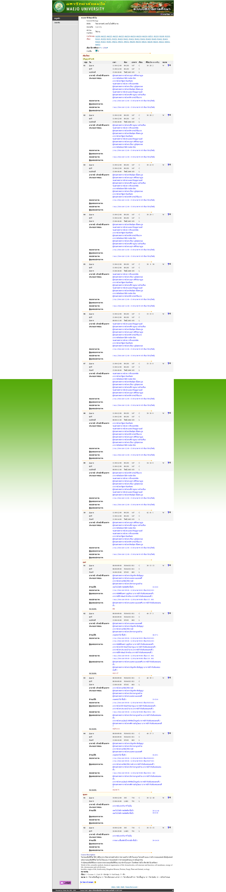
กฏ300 (97, 36)
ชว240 (161, 36)
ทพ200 (132, 42)
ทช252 (114, 42)
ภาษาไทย (166, 14)
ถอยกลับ (57, 22)
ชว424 (97, 42)
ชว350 (103, 39)
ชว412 (131, 39)
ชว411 (125, 39)
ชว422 (159, 39)
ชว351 (109, 39)
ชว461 (109, 42)
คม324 (127, 36)
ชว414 (142, 39)
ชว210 (156, 36)
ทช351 (120, 42)
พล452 (167, 42)
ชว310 (167, 36)
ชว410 (120, 39)
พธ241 (155, 42)
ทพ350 (138, 42)
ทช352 (126, 42)
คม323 (103, 36)
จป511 (150, 36)
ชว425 (103, 42)
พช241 (144, 42)
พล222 (161, 42)
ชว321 (97, 39)
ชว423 (165, 39)
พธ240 (150, 42)
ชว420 (148, 39)
